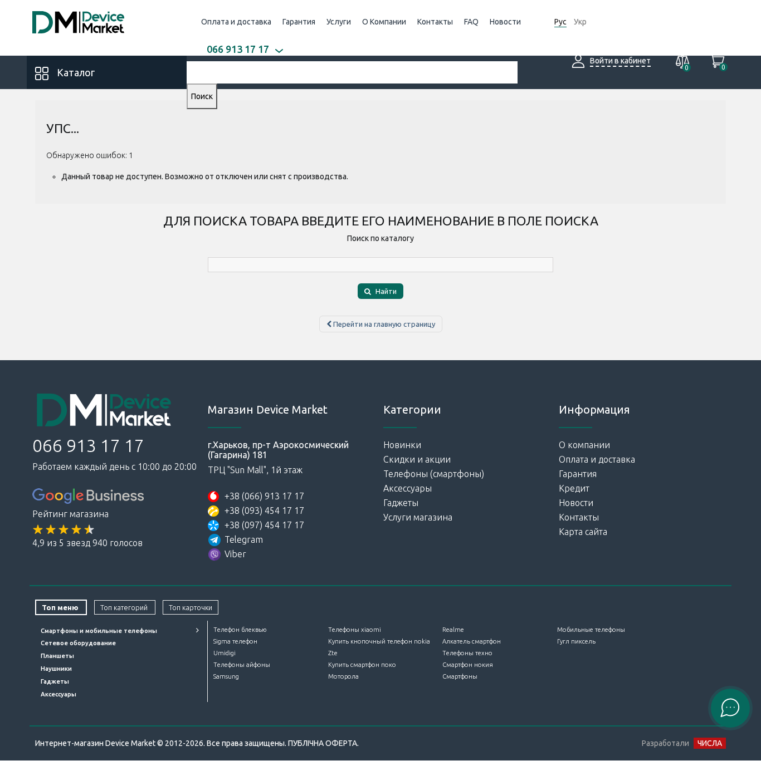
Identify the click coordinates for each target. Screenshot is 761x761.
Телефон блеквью (239, 629)
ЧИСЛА (709, 743)
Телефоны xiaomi (354, 629)
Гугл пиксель (576, 641)
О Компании (384, 21)
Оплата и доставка (236, 21)
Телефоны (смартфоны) (433, 474)
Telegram (244, 539)
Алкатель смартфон (471, 641)
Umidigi (224, 653)
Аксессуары (407, 488)
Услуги (338, 21)
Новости (505, 21)
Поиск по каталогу (380, 238)
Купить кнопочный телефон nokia (379, 641)
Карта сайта (583, 532)
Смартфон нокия (467, 664)
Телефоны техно (467, 653)
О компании (584, 445)
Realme (453, 629)
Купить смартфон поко (362, 664)
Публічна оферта (322, 743)
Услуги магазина (417, 517)
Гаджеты (400, 503)
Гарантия (298, 21)
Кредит (574, 488)
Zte (333, 653)
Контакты (435, 21)
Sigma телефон (235, 641)
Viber (235, 554)
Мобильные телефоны (591, 629)
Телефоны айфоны (241, 664)
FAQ (471, 21)
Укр (580, 21)
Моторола (343, 676)
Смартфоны (459, 676)
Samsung (226, 676)
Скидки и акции (417, 459)
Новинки (402, 445)
